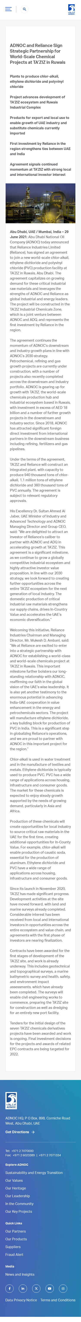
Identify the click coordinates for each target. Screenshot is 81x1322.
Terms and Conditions (57, 1300)
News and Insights (19, 1275)
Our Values (14, 1181)
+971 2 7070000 (22, 1151)
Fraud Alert (14, 1255)
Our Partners (15, 1232)
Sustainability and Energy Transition (34, 1173)
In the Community (19, 1204)
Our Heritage (15, 1189)
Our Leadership (17, 1196)
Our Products (16, 1239)
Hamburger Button (8, 9)
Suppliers (13, 1247)
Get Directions (17, 1132)
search (24, 9)
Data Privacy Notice (21, 1300)
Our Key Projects (18, 1212)
